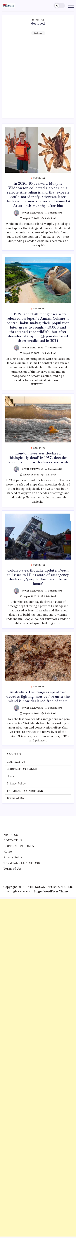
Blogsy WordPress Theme (51, 891)
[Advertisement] (38, 75)
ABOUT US (14, 754)
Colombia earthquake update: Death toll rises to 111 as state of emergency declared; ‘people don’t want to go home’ (38, 577)
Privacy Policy (16, 783)
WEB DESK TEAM (33, 212)
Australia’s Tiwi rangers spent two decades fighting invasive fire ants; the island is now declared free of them (38, 696)
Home (11, 776)
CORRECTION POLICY (22, 769)
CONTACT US (16, 761)
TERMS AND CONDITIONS (25, 791)
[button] (59, 5)
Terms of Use (16, 798)
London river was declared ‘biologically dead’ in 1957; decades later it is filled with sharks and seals (38, 457)
